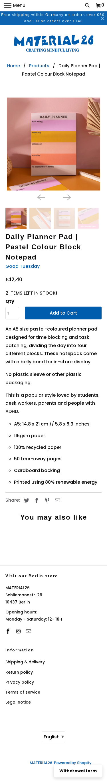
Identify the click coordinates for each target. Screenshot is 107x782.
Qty (9, 301)
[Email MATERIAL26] (29, 631)
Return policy (19, 672)
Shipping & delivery (25, 662)
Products (39, 66)
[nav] (14, 5)
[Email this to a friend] (56, 500)
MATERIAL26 (41, 762)
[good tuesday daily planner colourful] (53, 144)
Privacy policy (19, 682)
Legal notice (18, 702)
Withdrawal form (78, 771)
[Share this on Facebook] (36, 500)
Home (13, 66)
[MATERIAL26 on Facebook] (8, 631)
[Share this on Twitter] (25, 500)
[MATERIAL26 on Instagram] (19, 631)
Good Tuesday (22, 266)
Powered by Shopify (73, 762)
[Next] (66, 197)
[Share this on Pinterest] (46, 500)
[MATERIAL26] (54, 44)
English (54, 736)
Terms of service (22, 692)
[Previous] (40, 197)
